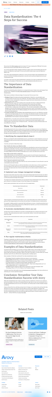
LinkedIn (19, 386)
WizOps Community (5, 387)
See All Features (4, 379)
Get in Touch (37, 387)
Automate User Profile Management (24, 374)
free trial (38, 356)
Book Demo (45, 2)
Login (38, 2)
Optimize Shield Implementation (23, 376)
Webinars (36, 369)
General (5, 12)
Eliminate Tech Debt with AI (23, 369)
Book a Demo (37, 384)
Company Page (4, 384)
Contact (32, 2)
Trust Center (4, 386)
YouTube (19, 384)
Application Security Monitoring (7, 374)
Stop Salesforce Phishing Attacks (24, 379)
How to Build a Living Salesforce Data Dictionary (32, 4)
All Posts (7, 8)
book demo (46, 356)
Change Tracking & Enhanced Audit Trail (8, 369)
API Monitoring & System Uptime (7, 376)
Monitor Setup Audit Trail (22, 371)
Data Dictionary (4, 371)
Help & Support (37, 386)
